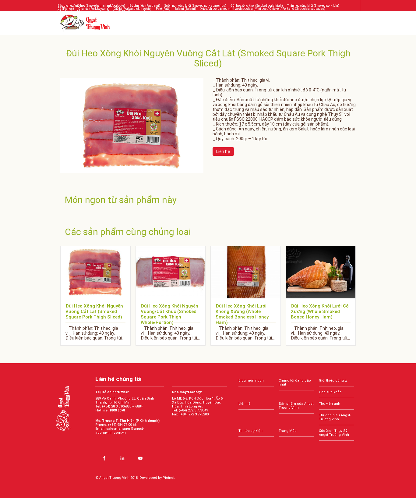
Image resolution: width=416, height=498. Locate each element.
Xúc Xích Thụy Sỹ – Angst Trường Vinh (334, 433)
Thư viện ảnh (329, 404)
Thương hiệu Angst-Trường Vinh (335, 417)
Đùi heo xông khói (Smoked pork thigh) (257, 5)
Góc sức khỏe (330, 392)
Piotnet (168, 478)
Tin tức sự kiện (250, 431)
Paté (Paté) (163, 8)
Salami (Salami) (185, 8)
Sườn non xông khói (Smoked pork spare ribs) (195, 5)
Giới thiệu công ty (333, 380)
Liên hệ (244, 404)
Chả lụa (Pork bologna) (93, 8)
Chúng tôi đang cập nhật (295, 382)
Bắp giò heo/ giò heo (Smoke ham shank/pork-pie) (91, 5)
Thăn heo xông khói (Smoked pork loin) (313, 5)
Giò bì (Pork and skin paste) (133, 8)
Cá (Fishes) (66, 8)
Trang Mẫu (288, 431)
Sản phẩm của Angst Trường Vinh (296, 406)
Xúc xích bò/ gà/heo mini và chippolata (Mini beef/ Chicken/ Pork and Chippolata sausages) (262, 8)
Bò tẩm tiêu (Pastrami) (144, 5)
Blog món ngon (251, 380)
